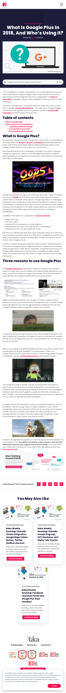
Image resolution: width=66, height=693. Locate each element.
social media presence (29, 356)
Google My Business (14, 269)
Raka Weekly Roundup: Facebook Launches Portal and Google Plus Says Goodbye (33, 596)
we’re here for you (10, 449)
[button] (5, 82)
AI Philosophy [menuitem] (17, 645)
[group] (33, 82)
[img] (57, 82)
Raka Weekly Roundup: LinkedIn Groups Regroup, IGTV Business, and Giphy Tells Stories (48, 534)
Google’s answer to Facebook (31, 142)
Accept (54, 686)
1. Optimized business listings (20, 126)
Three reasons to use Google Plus (19, 124)
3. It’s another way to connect (21, 131)
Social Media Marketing (33, 23)
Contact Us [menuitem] (46, 645)
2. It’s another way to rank (19, 129)
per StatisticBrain (42, 216)
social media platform (24, 108)
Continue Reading (15, 559)
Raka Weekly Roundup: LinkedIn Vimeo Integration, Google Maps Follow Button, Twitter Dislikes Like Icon (17, 535)
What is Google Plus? (14, 122)
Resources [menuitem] (31, 645)
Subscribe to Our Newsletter (33, 669)
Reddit (15, 197)
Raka (33, 38)
